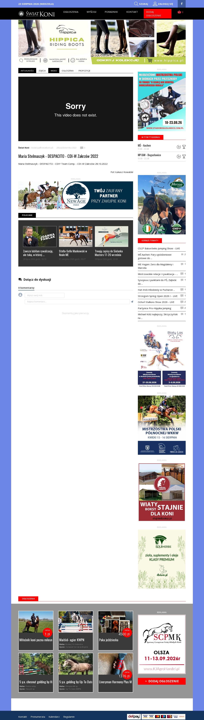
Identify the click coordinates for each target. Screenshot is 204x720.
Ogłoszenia (70, 11)
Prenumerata (38, 716)
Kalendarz (54, 716)
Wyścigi (91, 11)
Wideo (54, 70)
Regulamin (69, 716)
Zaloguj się (165, 3)
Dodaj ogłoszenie (153, 13)
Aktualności (27, 70)
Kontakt (132, 11)
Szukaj (143, 3)
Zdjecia (42, 70)
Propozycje (84, 70)
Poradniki (111, 11)
